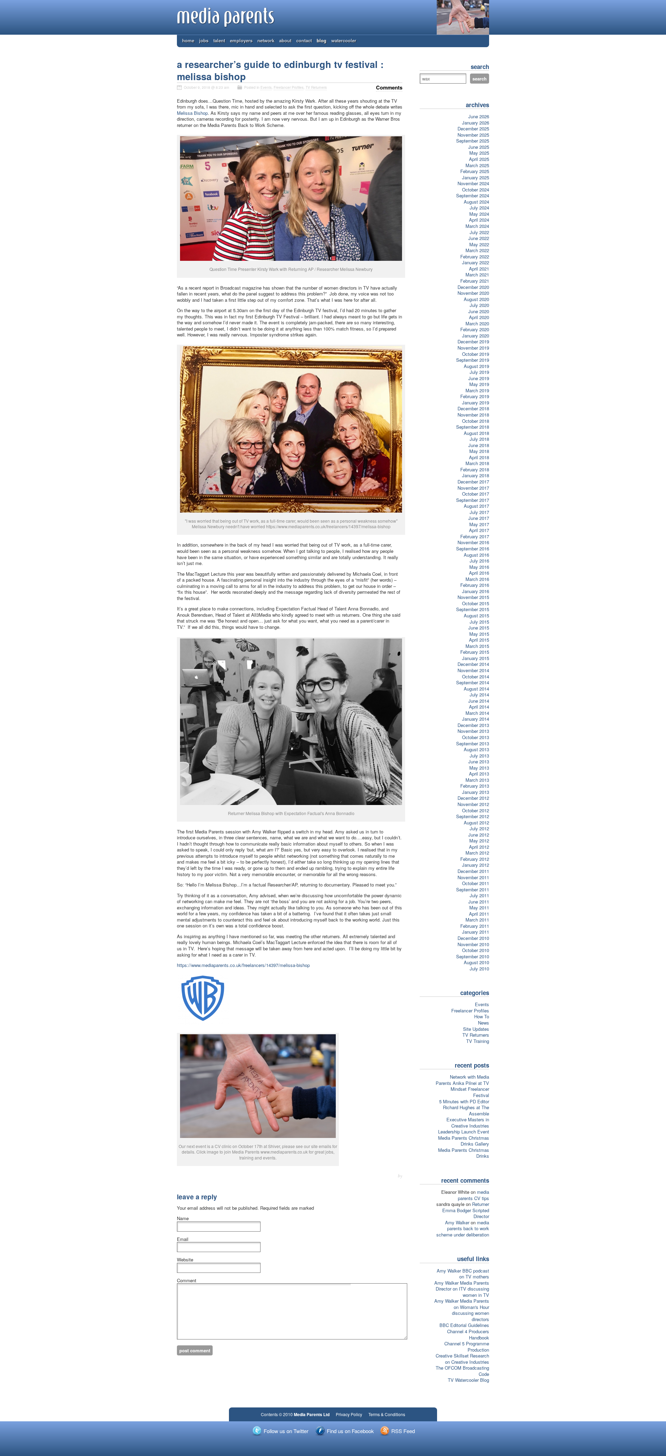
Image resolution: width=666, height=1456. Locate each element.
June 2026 (478, 116)
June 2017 (478, 518)
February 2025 (474, 171)
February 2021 (474, 280)
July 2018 (479, 439)
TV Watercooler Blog (468, 1380)
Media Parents (226, 17)
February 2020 (474, 329)
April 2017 (479, 530)
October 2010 (475, 950)
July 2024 (479, 207)
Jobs (203, 40)
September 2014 (472, 682)
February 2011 (474, 926)
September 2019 (472, 360)
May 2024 (479, 214)
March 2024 (477, 226)
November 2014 (473, 670)
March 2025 (477, 165)
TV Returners (316, 87)
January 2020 (475, 335)
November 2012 (473, 804)
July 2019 (479, 372)
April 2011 (479, 913)
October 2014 (475, 676)
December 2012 (473, 798)
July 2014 (479, 694)
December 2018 (473, 408)
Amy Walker (457, 1222)
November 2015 (473, 597)
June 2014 (478, 700)
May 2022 (479, 244)
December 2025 (473, 128)
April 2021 (479, 268)
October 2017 (475, 493)
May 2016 (479, 567)
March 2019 (477, 390)
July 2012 (479, 828)
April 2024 (479, 219)
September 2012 (472, 816)
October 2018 (475, 421)
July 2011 (479, 895)
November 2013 (473, 731)
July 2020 (479, 305)
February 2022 (474, 256)
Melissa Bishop (192, 113)
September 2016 (472, 548)
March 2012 (477, 852)
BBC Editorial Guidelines (464, 1325)
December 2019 (473, 341)
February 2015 (474, 652)
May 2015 (479, 634)
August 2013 (476, 749)
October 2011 (475, 883)
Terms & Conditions (386, 1414)
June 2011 (478, 901)
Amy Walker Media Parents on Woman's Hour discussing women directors (461, 1309)
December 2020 (473, 287)
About (285, 40)
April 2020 (479, 317)
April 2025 (479, 159)
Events (266, 87)
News (483, 1022)
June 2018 (478, 445)
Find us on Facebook (350, 1430)
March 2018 (477, 463)
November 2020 (473, 293)
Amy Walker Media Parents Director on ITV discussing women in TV (461, 1288)
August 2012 (476, 822)
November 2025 (473, 134)
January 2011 (475, 931)
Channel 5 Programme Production (466, 1346)
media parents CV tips (473, 1195)
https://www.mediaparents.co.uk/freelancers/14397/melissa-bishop (243, 965)
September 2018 (472, 426)
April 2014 (479, 706)
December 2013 (473, 725)
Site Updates (476, 1029)
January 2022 (475, 262)
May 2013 (479, 767)
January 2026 (475, 122)
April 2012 (479, 846)
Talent (219, 40)
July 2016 (479, 560)
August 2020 (476, 299)
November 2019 (473, 347)
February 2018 (474, 469)
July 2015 (479, 621)
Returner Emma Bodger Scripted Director (465, 1210)
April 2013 (479, 773)
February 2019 (474, 396)
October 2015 (475, 603)
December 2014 (473, 664)
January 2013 (475, 792)
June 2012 (478, 834)
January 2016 (475, 591)
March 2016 (477, 579)
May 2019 (479, 384)
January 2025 (475, 177)
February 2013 (474, 785)
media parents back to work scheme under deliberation (462, 1228)
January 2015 (475, 658)
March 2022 (477, 250)
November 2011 (473, 877)
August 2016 (476, 554)
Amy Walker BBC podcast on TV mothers (463, 1273)
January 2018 (475, 475)
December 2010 (473, 938)
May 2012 (479, 840)
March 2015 (477, 646)
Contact (304, 40)
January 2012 (475, 865)
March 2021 (477, 274)
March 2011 (477, 919)
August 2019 (476, 366)
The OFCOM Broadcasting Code (462, 1370)
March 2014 (477, 713)
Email (182, 1239)
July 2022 (479, 232)
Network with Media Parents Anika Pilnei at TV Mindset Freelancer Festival (462, 1085)
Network (265, 40)
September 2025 (472, 140)
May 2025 (479, 152)
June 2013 (478, 761)
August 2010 (476, 962)
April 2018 (479, 457)
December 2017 (473, 481)
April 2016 (479, 572)
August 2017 (476, 506)
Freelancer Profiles (289, 87)
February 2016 (474, 585)
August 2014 (476, 688)
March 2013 (477, 780)
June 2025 (478, 147)
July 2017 (479, 512)
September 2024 (472, 195)
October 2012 (475, 810)
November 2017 (473, 488)
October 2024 (475, 189)
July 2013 (479, 755)
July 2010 (479, 968)
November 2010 (473, 944)
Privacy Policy (349, 1414)
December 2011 (473, 871)
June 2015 (478, 627)
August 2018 (476, 433)
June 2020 (478, 311)
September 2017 (472, 500)
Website (185, 1260)
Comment (186, 1280)
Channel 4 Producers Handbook (468, 1334)
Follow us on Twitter (286, 1430)
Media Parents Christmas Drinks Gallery (463, 1140)
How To (481, 1016)
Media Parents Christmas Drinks (463, 1153)
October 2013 (475, 737)
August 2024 (476, 201)
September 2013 (472, 743)
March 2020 (477, 323)
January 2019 (475, 402)
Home (188, 40)
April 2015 (479, 639)
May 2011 (479, 907)
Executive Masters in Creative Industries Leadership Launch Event (463, 1125)
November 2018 (473, 414)
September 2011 (472, 889)
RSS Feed (403, 1430)
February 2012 (474, 859)
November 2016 (473, 542)
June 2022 (478, 238)
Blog (321, 40)
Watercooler (343, 40)
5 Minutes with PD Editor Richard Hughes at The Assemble (464, 1107)
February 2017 (474, 536)
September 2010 (472, 956)
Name (183, 1218)
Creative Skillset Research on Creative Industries (462, 1358)
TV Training (477, 1041)
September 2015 (472, 609)
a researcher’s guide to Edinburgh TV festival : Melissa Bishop (280, 70)
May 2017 (479, 524)
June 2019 (478, 378)
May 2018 (479, 451)
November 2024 (473, 183)
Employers (241, 40)
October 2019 (475, 354)
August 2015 (476, 615)
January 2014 (475, 719)
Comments (389, 87)
